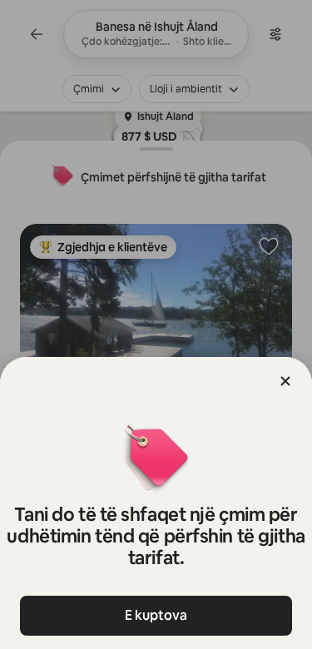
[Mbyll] (285, 381)
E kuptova (156, 615)
